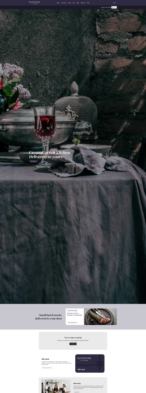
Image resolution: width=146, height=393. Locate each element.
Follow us (74, 343)
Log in (114, 2)
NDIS (78, 2)
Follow (115, 7)
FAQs (88, 2)
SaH (74, 2)
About (69, 2)
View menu (63, 2)
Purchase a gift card (46, 367)
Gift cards (83, 2)
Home (58, 2)
